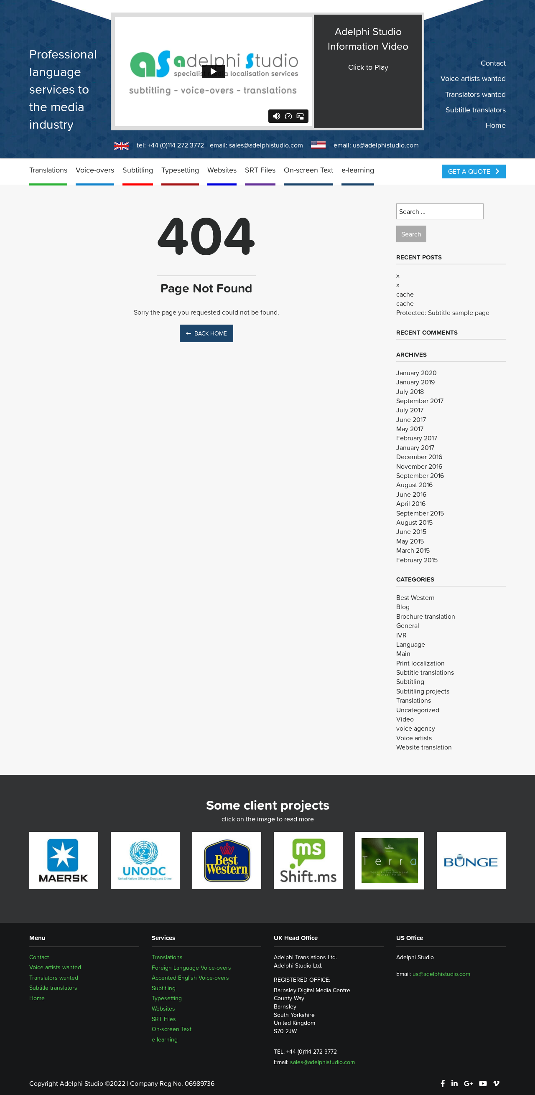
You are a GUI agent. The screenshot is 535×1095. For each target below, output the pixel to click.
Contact (493, 63)
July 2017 (409, 410)
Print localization (420, 663)
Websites (222, 170)
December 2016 (419, 457)
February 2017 (416, 438)
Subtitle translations (425, 672)
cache (405, 294)
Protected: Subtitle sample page (442, 312)
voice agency (415, 728)
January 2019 (415, 382)
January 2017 (415, 447)
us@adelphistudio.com (386, 145)
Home (496, 125)
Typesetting (180, 170)
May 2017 (409, 429)
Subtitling (137, 170)
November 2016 (419, 466)
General (407, 625)
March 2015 (413, 550)
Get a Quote (470, 171)
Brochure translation (425, 616)
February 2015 (417, 560)
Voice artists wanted (473, 78)
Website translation (424, 747)
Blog (403, 607)
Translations (48, 170)
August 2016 (414, 485)
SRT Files (260, 170)
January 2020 (416, 373)
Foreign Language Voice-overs (191, 967)
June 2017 (411, 419)
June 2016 (411, 494)
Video (405, 719)
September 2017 (419, 401)
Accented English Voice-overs (190, 977)
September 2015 (420, 513)
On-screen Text (308, 170)
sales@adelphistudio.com (266, 145)
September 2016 (420, 475)
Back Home (210, 333)
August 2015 (414, 522)
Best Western (415, 597)
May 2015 (410, 541)
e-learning (357, 170)
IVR (401, 635)
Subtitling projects (422, 691)
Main (403, 653)
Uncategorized (417, 710)
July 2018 (410, 391)
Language (410, 644)
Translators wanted (475, 94)
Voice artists (414, 738)
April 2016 (410, 503)
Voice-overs (95, 170)
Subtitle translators (476, 109)
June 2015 (411, 531)
